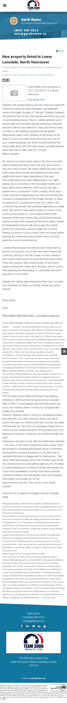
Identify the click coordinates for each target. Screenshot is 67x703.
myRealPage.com (38, 678)
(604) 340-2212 (26, 30)
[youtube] (45, 626)
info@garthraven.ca (30, 34)
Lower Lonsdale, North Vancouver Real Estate (33, 75)
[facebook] (22, 626)
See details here (36, 100)
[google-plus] (28, 626)
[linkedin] (39, 626)
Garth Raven (31, 19)
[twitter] (34, 626)
